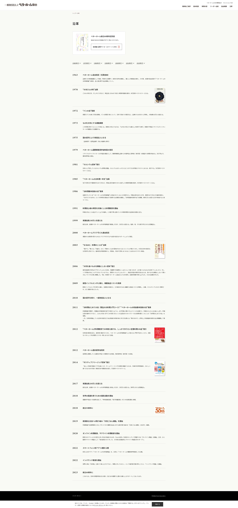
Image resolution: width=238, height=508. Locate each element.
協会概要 (224, 6)
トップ (74, 13)
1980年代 (97, 63)
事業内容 (204, 6)
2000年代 (118, 63)
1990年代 (108, 63)
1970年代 (86, 63)
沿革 (231, 6)
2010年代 (129, 63)
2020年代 (140, 63)
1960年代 (76, 63)
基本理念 (196, 6)
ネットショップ (227, 3)
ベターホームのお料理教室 (213, 3)
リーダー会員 (214, 6)
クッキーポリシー (77, 496)
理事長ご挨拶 (186, 6)
